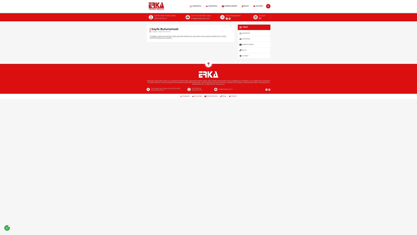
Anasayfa (154, 31)
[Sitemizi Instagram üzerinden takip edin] (229, 19)
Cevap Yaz (21, 219)
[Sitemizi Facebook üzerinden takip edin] (227, 19)
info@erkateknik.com (200, 18)
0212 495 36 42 (160, 18)
